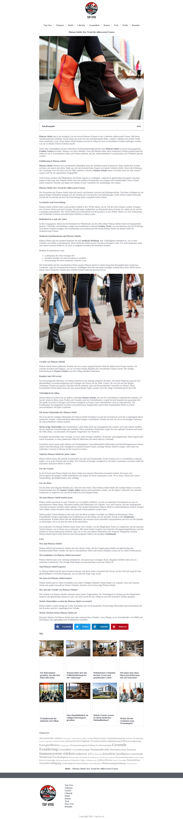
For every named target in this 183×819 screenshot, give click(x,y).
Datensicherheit (73, 741)
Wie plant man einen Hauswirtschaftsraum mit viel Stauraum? (130, 675)
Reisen (107, 25)
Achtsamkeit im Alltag (79, 738)
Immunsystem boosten (123, 749)
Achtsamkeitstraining (96, 738)
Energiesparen (65, 745)
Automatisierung (114, 738)
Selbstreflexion (104, 760)
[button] (138, 126)
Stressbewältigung (50, 763)
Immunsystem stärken (57, 753)
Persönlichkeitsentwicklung (106, 757)
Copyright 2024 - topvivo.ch (91, 816)
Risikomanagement (63, 760)
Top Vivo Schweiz (131, 808)
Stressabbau (133, 760)
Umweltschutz (95, 763)
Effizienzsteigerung (131, 741)
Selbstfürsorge (91, 760)
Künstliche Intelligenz (116, 753)
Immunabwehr (100, 749)
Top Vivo (48, 25)
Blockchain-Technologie (132, 738)
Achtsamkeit (67, 738)
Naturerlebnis (74, 757)
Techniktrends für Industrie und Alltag (49, 719)
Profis (125, 25)
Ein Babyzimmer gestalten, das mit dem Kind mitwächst (50, 675)
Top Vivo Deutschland (132, 783)
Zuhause (60, 25)
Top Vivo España (131, 791)
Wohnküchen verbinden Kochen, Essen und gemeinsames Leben (104, 675)
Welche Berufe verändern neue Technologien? (127, 720)
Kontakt (135, 25)
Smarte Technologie (119, 760)
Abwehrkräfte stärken (50, 738)
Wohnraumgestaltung (114, 763)
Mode (70, 25)
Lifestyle (81, 25)
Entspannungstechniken (83, 745)
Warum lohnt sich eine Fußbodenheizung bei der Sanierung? (77, 675)
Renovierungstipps (47, 760)
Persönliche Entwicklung (88, 757)
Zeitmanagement (131, 763)
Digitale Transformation (94, 741)
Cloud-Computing (45, 741)
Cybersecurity (59, 741)
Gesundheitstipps (81, 749)
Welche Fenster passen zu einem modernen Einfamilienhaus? (103, 717)
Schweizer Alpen (78, 760)
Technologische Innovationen (75, 763)
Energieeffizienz (49, 745)
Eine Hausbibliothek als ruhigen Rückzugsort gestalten (77, 717)
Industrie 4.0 (83, 753)
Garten (68, 790)
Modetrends (45, 757)
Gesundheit (94, 25)
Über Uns (69, 804)
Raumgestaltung (138, 757)
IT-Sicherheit (97, 754)
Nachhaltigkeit (60, 757)
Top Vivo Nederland (131, 800)
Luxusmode (136, 753)
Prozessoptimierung (123, 757)
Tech (116, 25)
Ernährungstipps (103, 745)
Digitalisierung (114, 741)
